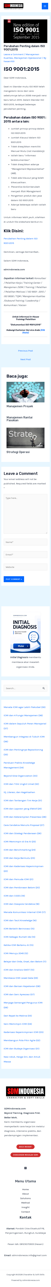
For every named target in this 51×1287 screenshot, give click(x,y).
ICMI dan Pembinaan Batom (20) (22, 887)
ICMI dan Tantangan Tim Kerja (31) (23, 800)
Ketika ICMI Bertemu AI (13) (18, 945)
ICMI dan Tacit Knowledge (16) (20, 920)
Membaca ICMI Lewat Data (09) (21, 977)
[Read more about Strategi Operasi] (26, 437)
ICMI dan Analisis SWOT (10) (19, 969)
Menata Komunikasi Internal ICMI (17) (25, 912)
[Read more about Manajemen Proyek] (26, 391)
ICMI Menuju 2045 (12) (16, 953)
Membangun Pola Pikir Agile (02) (22, 1040)
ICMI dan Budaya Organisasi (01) (21, 1048)
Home (25, 1189)
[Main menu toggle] (45, 6)
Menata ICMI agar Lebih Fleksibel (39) (24, 707)
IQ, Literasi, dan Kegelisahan (19, 792)
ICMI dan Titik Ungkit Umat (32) (21, 784)
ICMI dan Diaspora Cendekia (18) (21, 903)
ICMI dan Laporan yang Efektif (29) (23, 808)
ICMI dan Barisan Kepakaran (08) (22, 986)
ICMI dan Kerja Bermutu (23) (19, 858)
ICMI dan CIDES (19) (14, 895)
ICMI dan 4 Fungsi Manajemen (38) (23, 715)
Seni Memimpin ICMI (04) (18, 1023)
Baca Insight (25, 1147)
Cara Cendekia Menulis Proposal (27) (24, 825)
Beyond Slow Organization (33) (20, 775)
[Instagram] (25, 1168)
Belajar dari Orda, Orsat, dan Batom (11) (25, 961)
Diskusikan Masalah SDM (25, 1155)
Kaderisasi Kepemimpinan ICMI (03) (23, 1032)
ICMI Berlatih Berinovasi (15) (19, 928)
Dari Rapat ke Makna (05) (18, 1015)
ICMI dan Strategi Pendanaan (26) (22, 833)
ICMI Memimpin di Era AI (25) (20, 841)
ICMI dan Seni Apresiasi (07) (19, 994)
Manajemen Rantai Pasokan (19, 419)
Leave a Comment (14, 54)
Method (25, 1202)
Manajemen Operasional (28, 57)
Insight (25, 1207)
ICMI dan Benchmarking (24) (20, 849)
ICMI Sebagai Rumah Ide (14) (19, 936)
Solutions (25, 1198)
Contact (25, 1211)
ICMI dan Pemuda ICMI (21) (18, 879)
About (25, 1193)
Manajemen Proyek (20, 406)
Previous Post (25, 350)
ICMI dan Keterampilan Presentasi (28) (25, 816)
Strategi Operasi (18, 452)
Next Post (25, 359)
